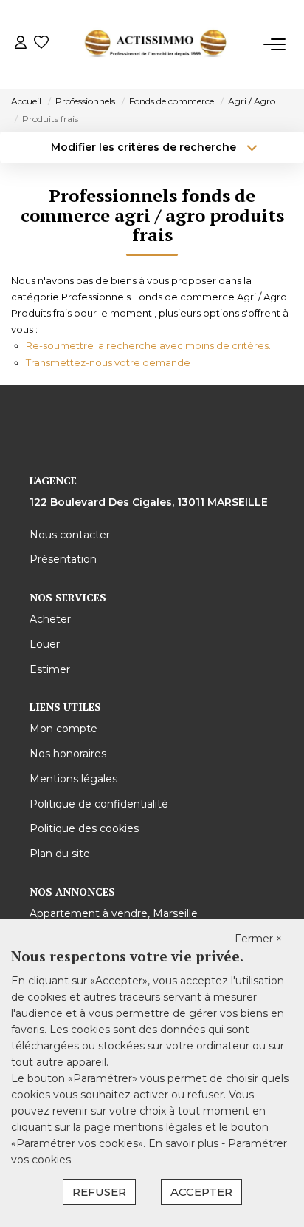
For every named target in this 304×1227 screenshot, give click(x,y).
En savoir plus (184, 1143)
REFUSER (99, 1192)
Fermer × (258, 938)
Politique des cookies (84, 828)
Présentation (63, 559)
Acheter (50, 619)
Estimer (50, 669)
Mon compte (63, 728)
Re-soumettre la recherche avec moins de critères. (148, 345)
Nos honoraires (68, 753)
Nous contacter (70, 534)
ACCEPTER (201, 1192)
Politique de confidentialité (99, 804)
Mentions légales (73, 778)
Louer (45, 644)
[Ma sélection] (41, 44)
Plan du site (60, 853)
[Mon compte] (21, 44)
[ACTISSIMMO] (156, 44)
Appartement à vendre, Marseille (114, 913)
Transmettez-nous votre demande (108, 362)
